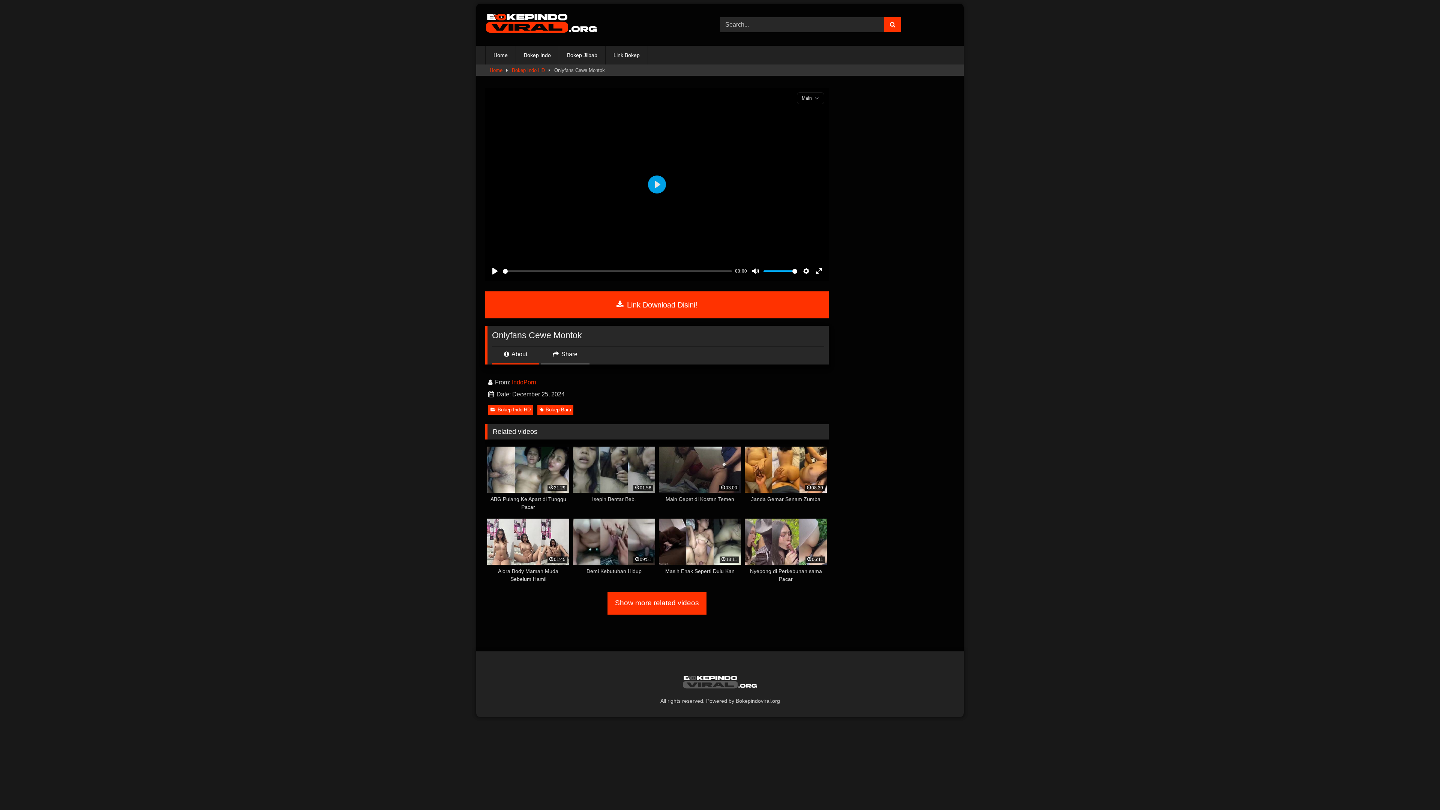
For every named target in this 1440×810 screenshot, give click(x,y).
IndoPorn (524, 382)
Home (501, 55)
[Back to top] (1416, 787)
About (518, 354)
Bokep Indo (537, 55)
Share (569, 354)
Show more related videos (657, 603)
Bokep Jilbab (582, 55)
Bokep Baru (558, 409)
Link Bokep (627, 55)
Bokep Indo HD (528, 70)
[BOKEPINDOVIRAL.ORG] (541, 24)
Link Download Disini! (661, 305)
